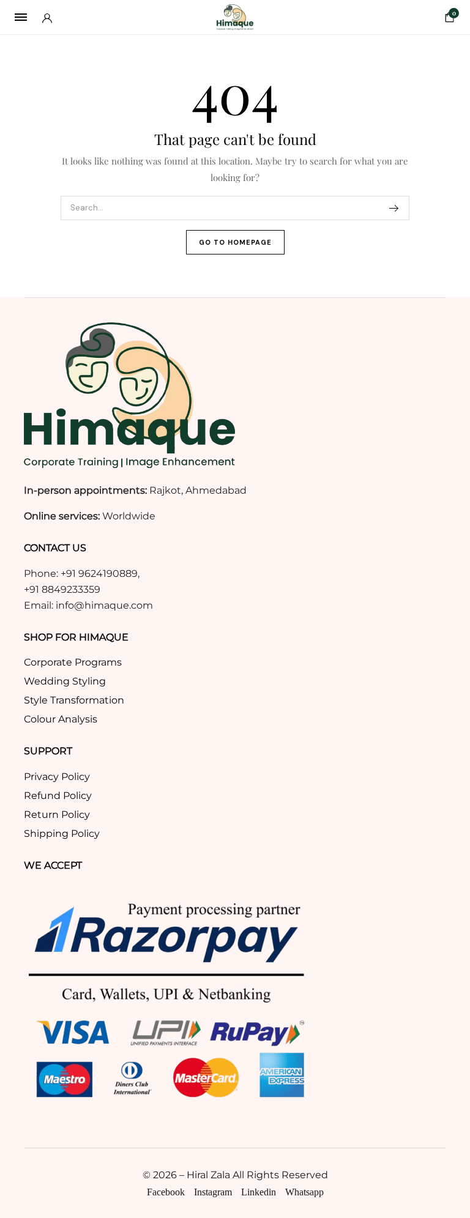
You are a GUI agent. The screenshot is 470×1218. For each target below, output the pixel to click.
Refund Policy (58, 795)
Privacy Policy (57, 776)
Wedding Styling (65, 681)
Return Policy (57, 814)
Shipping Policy (62, 833)
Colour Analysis (60, 719)
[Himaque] (235, 16)
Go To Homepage (235, 242)
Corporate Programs (73, 662)
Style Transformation (74, 700)
